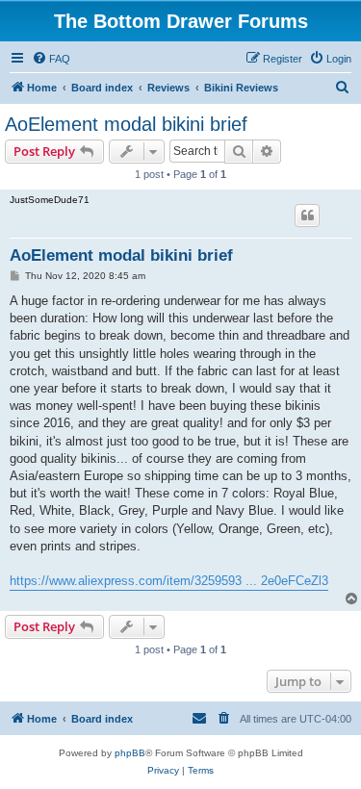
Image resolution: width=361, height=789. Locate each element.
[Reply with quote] (307, 215)
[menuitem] (51, 58)
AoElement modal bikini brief (126, 124)
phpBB (130, 753)
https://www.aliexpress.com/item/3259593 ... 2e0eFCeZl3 (169, 580)
